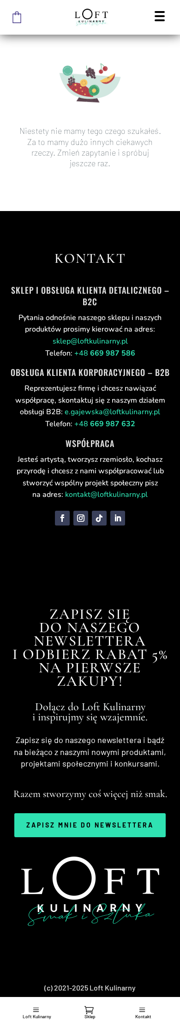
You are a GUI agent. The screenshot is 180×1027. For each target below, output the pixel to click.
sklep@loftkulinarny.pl (90, 341)
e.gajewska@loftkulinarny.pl (112, 412)
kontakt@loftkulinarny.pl (106, 494)
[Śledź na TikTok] (99, 518)
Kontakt (143, 1016)
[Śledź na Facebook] (62, 518)
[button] (159, 17)
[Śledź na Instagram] (80, 518)
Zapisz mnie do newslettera (90, 825)
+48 (104, 353)
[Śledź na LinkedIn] (117, 518)
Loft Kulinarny (37, 1016)
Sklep (90, 1016)
